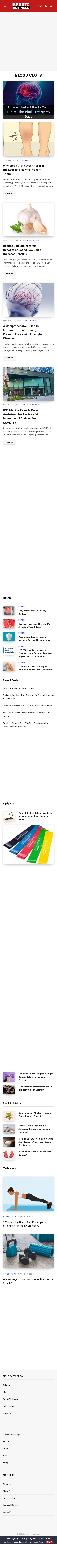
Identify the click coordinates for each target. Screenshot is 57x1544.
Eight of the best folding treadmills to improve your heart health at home (35, 816)
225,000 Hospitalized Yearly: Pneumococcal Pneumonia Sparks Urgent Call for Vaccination (35, 653)
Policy (5, 1462)
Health (25, 160)
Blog (5, 1392)
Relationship (8, 1406)
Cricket (6, 1448)
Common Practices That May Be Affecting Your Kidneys (34, 625)
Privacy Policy (9, 1498)
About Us (7, 1484)
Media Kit (7, 1491)
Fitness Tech (30, 321)
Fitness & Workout (31, 405)
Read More (9, 193)
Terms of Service (10, 1505)
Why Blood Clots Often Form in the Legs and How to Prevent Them (23, 170)
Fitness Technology (11, 1435)
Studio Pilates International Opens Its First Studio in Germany (35, 1088)
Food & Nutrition (30, 240)
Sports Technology (11, 1399)
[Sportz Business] (21, 6)
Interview (7, 1413)
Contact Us (8, 1512)
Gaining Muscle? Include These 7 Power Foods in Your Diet (34, 1114)
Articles (6, 1385)
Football (6, 1455)
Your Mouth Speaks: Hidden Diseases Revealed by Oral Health (34, 638)
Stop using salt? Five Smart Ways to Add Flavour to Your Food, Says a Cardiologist (35, 1142)
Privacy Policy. (38, 1542)
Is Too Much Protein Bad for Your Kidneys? (34, 1153)
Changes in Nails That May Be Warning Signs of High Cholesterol (35, 668)
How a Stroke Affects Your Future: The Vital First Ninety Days (28, 111)
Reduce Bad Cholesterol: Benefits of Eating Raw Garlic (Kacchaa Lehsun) (22, 250)
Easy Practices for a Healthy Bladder (32, 612)
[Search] (50, 6)
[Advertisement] (28, 41)
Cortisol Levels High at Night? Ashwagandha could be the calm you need (34, 1129)
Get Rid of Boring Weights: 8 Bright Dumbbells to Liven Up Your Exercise (35, 1076)
